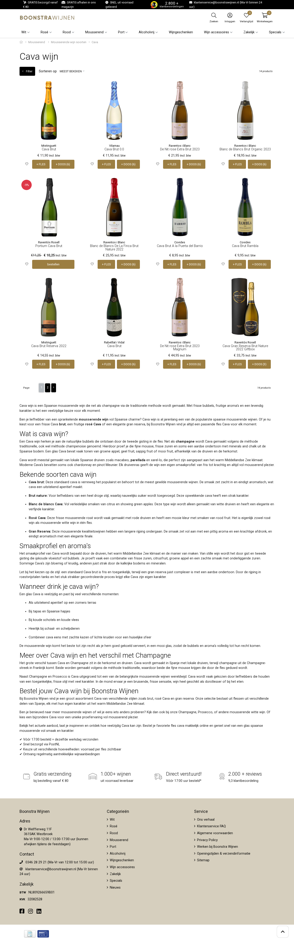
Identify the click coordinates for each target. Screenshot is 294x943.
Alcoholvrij (117, 854)
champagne (185, 441)
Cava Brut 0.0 (114, 149)
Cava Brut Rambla (245, 246)
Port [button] (121, 32)
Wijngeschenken (181, 32)
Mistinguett (48, 145)
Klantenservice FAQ (211, 826)
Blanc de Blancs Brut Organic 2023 (245, 149)
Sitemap (202, 860)
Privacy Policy (207, 840)
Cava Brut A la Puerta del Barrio (180, 246)
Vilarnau (114, 145)
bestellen (53, 264)
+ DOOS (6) (63, 164)
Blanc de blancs (41, 504)
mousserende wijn (93, 419)
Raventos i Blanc (180, 145)
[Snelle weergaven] (71, 88)
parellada (137, 460)
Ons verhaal (205, 820)
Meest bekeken (71, 71)
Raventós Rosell (48, 242)
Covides (179, 242)
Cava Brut (49, 149)
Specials (115, 881)
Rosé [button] (44, 32)
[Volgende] (53, 387)
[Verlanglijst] (26, 164)
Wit (112, 820)
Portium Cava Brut (48, 246)
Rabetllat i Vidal (114, 342)
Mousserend (37, 42)
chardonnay (83, 465)
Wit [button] (23, 32)
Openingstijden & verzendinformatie (223, 854)
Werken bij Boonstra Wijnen (217, 847)
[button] (264, 17)
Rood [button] (67, 32)
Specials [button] (275, 32)
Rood (113, 833)
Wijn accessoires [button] (216, 32)
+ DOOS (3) (259, 364)
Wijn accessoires (122, 867)
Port (112, 847)
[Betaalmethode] (30, 933)
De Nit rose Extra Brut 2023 (180, 149)
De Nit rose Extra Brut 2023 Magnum (180, 347)
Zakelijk (115, 874)
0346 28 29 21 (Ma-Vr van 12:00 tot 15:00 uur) (59, 862)
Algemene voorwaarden (214, 833)
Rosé (113, 826)
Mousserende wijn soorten (68, 42)
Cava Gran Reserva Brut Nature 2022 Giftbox (245, 347)
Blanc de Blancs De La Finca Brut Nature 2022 (114, 247)
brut (62, 424)
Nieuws (115, 888)
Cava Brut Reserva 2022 (48, 346)
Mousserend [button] (94, 32)
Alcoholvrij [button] (146, 32)
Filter (28, 71)
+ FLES (41, 164)
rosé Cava (93, 424)
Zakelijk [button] (248, 32)
